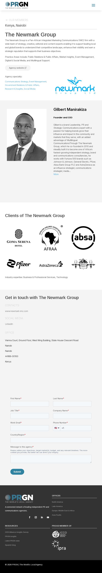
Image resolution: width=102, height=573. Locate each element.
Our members (18, 20)
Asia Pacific (56, 515)
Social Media (29, 89)
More (56, 174)
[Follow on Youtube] (48, 517)
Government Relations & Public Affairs (22, 85)
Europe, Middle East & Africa (63, 511)
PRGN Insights (10, 536)
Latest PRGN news (12, 541)
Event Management (37, 81)
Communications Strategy (16, 81)
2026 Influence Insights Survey (17, 532)
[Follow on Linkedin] (42, 517)
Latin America (57, 506)
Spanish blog (10, 545)
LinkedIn (9, 324)
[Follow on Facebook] (29, 517)
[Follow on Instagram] (36, 517)
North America (57, 502)
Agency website (16, 68)
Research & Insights (14, 89)
